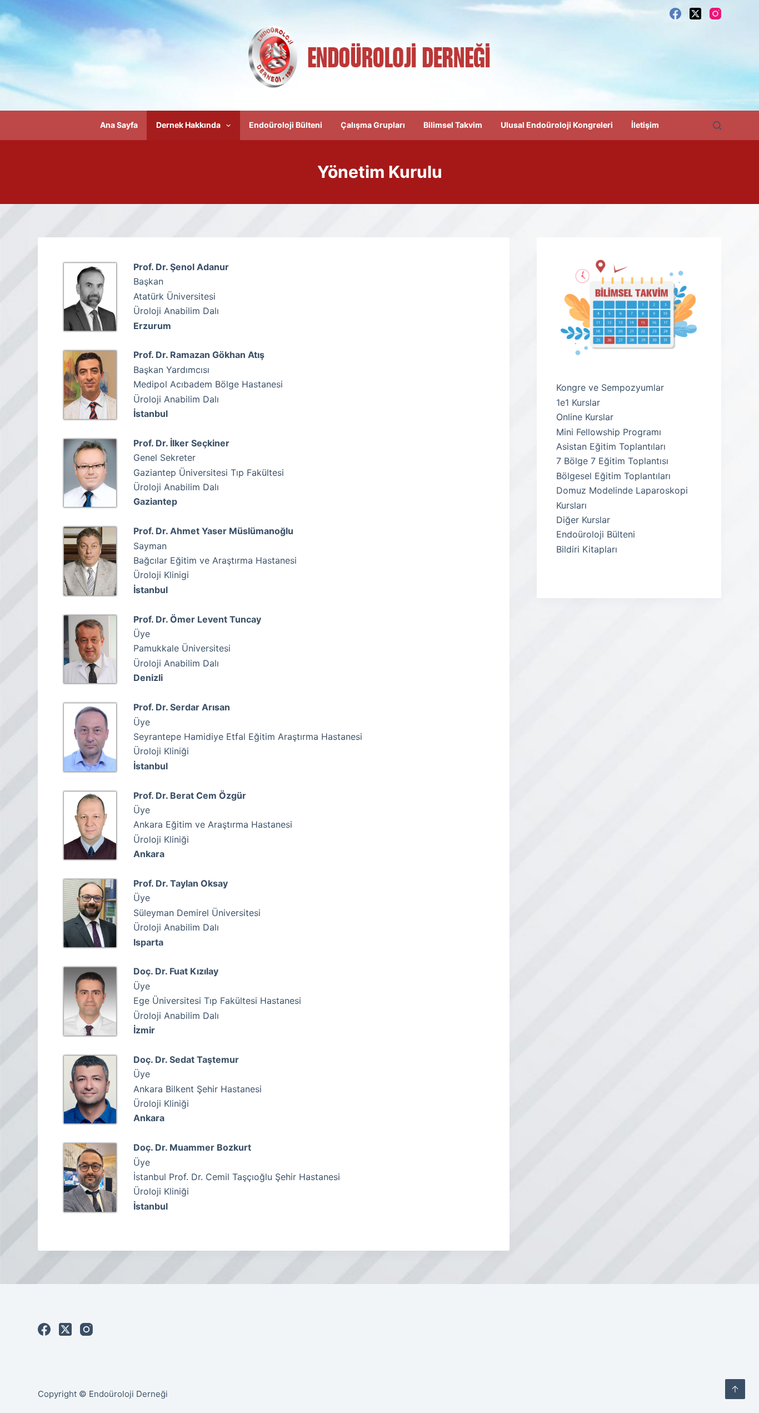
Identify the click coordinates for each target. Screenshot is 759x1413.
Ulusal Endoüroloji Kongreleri (557, 125)
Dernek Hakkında (188, 125)
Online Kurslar (584, 416)
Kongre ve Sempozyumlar (610, 387)
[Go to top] (735, 1389)
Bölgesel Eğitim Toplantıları (613, 475)
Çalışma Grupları (373, 125)
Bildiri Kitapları (586, 549)
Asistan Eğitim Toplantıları (611, 446)
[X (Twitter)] (695, 13)
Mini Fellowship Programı (608, 431)
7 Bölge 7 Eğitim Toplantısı (612, 460)
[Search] (717, 125)
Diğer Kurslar (583, 519)
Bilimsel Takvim (452, 125)
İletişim (645, 125)
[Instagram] (715, 13)
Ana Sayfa (119, 125)
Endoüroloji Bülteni (285, 125)
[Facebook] (675, 13)
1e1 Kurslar (578, 402)
